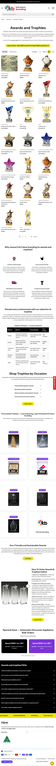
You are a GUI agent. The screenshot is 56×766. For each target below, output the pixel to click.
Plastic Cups (41, 99)
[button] (54, 383)
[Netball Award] (46, 63)
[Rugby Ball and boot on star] (9, 89)
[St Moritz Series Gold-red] (46, 89)
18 (31, 236)
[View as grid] (49, 52)
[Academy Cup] (46, 114)
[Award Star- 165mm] (28, 165)
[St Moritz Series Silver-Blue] (9, 114)
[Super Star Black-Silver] (28, 139)
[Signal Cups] (28, 114)
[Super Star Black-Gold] (9, 139)
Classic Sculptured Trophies (8, 149)
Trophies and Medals (25, 73)
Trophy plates (5, 73)
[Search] (53, 14)
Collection (8, 19)
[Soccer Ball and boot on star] (28, 89)
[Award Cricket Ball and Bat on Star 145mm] (9, 190)
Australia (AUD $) (7, 751)
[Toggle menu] (2, 8)
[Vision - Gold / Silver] (28, 217)
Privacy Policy (51, 758)
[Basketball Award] (28, 63)
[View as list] (53, 52)
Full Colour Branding (10, 758)
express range (14, 40)
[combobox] (28, 14)
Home (2, 19)
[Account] (49, 8)
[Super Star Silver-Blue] (46, 139)
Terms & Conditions (41, 758)
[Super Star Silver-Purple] (9, 165)
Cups (21, 124)
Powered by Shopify (21, 758)
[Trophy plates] (9, 63)
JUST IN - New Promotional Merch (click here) (28, 1)
